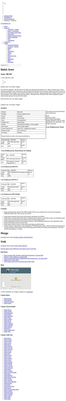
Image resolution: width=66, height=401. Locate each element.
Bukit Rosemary (8, 313)
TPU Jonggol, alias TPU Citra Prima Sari (19, 261)
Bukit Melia (7, 399)
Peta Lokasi (11, 34)
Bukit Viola (7, 331)
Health (9, 48)
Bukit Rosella (8, 355)
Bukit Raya (7, 328)
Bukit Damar (7, 320)
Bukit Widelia (8, 378)
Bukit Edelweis (8, 349)
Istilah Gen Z (11, 260)
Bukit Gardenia (8, 394)
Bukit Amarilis (8, 364)
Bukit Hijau (7, 374)
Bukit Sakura (7, 310)
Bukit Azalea (7, 352)
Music (9, 60)
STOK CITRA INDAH (20, 246)
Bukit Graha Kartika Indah (11, 389)
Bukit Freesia (7, 303)
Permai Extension (9, 301)
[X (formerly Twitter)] (4, 82)
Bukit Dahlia (7, 314)
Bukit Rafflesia (8, 363)
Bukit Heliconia (8, 368)
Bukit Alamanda (8, 324)
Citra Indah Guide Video (14, 32)
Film (9, 49)
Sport (9, 54)
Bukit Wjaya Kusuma (10, 377)
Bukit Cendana (8, 371)
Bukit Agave (7, 357)
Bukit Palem (7, 369)
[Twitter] (4, 3)
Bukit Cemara (8, 395)
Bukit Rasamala (8, 392)
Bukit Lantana (8, 319)
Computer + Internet (13, 46)
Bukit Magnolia (8, 316)
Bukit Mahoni (8, 327)
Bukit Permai (7, 322)
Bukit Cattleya (8, 358)
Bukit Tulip (7, 397)
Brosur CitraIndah (12, 37)
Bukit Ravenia (8, 383)
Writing (10, 53)
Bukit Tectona (8, 346)
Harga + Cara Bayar (13, 31)
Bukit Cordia (7, 343)
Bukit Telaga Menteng (10, 381)
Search (2, 65)
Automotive (11, 51)
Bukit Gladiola (8, 391)
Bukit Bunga (7, 388)
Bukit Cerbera (8, 340)
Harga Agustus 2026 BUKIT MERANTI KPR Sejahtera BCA (25, 258)
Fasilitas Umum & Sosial (14, 35)
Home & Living (12, 56)
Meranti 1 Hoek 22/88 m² (15, 257)
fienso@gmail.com (9, 19)
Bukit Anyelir (8, 350)
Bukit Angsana (8, 361)
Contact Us (7, 42)
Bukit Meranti (8, 300)
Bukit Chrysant (8, 347)
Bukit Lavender (8, 366)
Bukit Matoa (7, 317)
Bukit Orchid (7, 341)
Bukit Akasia (7, 360)
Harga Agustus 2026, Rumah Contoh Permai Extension (23, 255)
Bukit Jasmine (8, 311)
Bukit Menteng (8, 375)
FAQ (9, 39)
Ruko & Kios (7, 298)
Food (9, 57)
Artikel (6, 43)
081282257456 (8, 16)
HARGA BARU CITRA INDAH (23, 237)
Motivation (10, 59)
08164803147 (8, 17)
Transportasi (11, 40)
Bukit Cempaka (8, 325)
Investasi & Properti (13, 45)
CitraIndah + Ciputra (13, 29)
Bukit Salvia (7, 338)
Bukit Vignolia (8, 380)
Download (10, 62)
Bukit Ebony (7, 344)
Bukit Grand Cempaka (10, 372)
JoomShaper (29, 292)
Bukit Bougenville (9, 386)
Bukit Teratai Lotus (9, 330)
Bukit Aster (7, 354)
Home (5, 26)
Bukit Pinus (7, 385)
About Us (6, 28)
